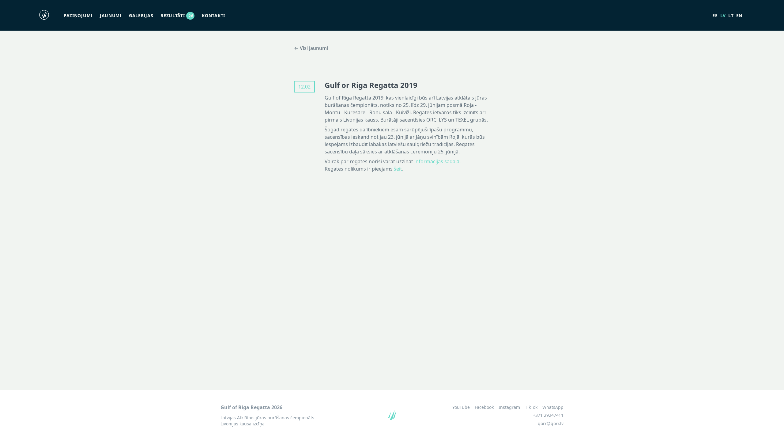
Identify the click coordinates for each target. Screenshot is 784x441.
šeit (398, 168)
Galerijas (141, 15)
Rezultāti (176, 15)
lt (730, 15)
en (739, 15)
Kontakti (213, 15)
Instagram (509, 407)
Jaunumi (111, 15)
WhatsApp (553, 407)
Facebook (484, 407)
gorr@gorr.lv (551, 423)
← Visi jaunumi (311, 48)
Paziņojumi (78, 15)
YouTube (461, 407)
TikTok (531, 407)
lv (723, 15)
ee (715, 15)
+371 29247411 (548, 415)
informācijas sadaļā (436, 161)
